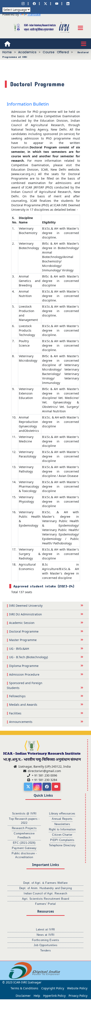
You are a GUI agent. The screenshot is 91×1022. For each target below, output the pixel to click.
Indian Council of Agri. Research (45, 893)
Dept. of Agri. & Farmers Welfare (45, 882)
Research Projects (24, 828)
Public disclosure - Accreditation (24, 855)
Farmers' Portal (45, 903)
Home (7, 52)
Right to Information (62, 829)
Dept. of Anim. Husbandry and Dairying (45, 888)
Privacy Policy (78, 996)
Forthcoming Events (45, 940)
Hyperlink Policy (54, 996)
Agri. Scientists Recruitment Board (45, 898)
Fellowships (17, 696)
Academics (27, 52)
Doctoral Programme (24, 631)
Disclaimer (23, 996)
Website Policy (77, 988)
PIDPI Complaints (62, 840)
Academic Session (21, 623)
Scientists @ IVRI (24, 813)
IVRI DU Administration (25, 614)
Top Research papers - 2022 (24, 820)
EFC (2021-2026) (24, 842)
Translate (34, 14)
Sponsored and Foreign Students (24, 685)
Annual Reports (62, 818)
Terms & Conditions (24, 988)
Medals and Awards (23, 705)
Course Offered (56, 52)
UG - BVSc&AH (19, 649)
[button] (5, 970)
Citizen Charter (62, 834)
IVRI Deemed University (26, 606)
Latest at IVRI (45, 929)
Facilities (15, 713)
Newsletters (62, 824)
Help (37, 996)
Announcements (20, 722)
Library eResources (62, 813)
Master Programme (23, 640)
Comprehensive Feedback (24, 835)
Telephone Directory (62, 845)
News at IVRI (46, 934)
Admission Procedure (24, 674)
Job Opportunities (46, 945)
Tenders (45, 950)
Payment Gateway (24, 848)
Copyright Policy (52, 988)
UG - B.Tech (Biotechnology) (28, 657)
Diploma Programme (24, 666)
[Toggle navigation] (80, 27)
